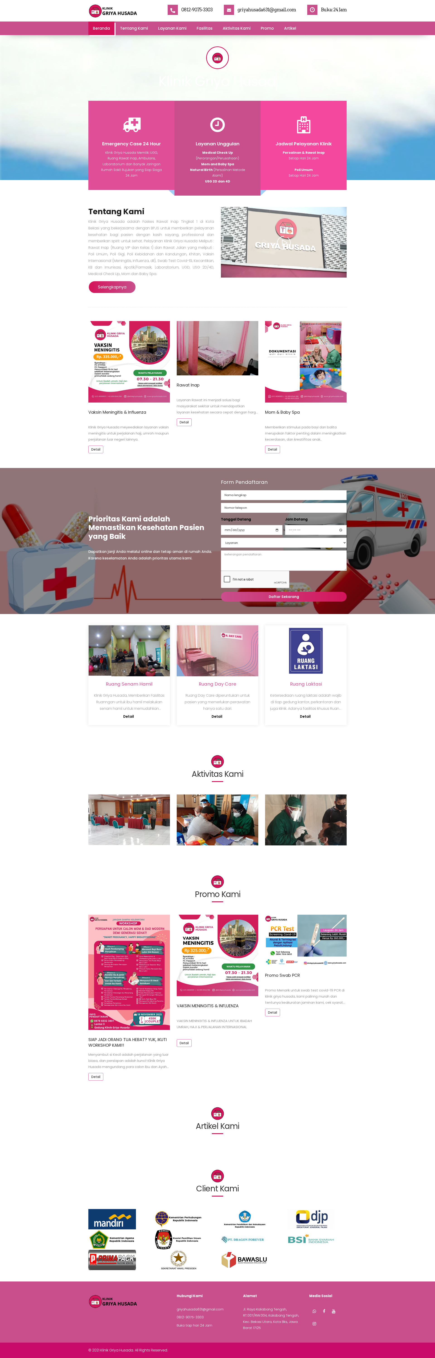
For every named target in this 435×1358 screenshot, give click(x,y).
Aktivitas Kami (237, 28)
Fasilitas (205, 28)
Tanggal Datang (236, 519)
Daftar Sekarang (284, 596)
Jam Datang (296, 519)
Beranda (101, 28)
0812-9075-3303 (197, 9)
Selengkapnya (112, 287)
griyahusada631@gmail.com (266, 9)
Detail (95, 449)
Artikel (290, 28)
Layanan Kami (172, 28)
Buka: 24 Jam (334, 9)
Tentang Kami (134, 28)
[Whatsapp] (314, 1311)
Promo (267, 28)
